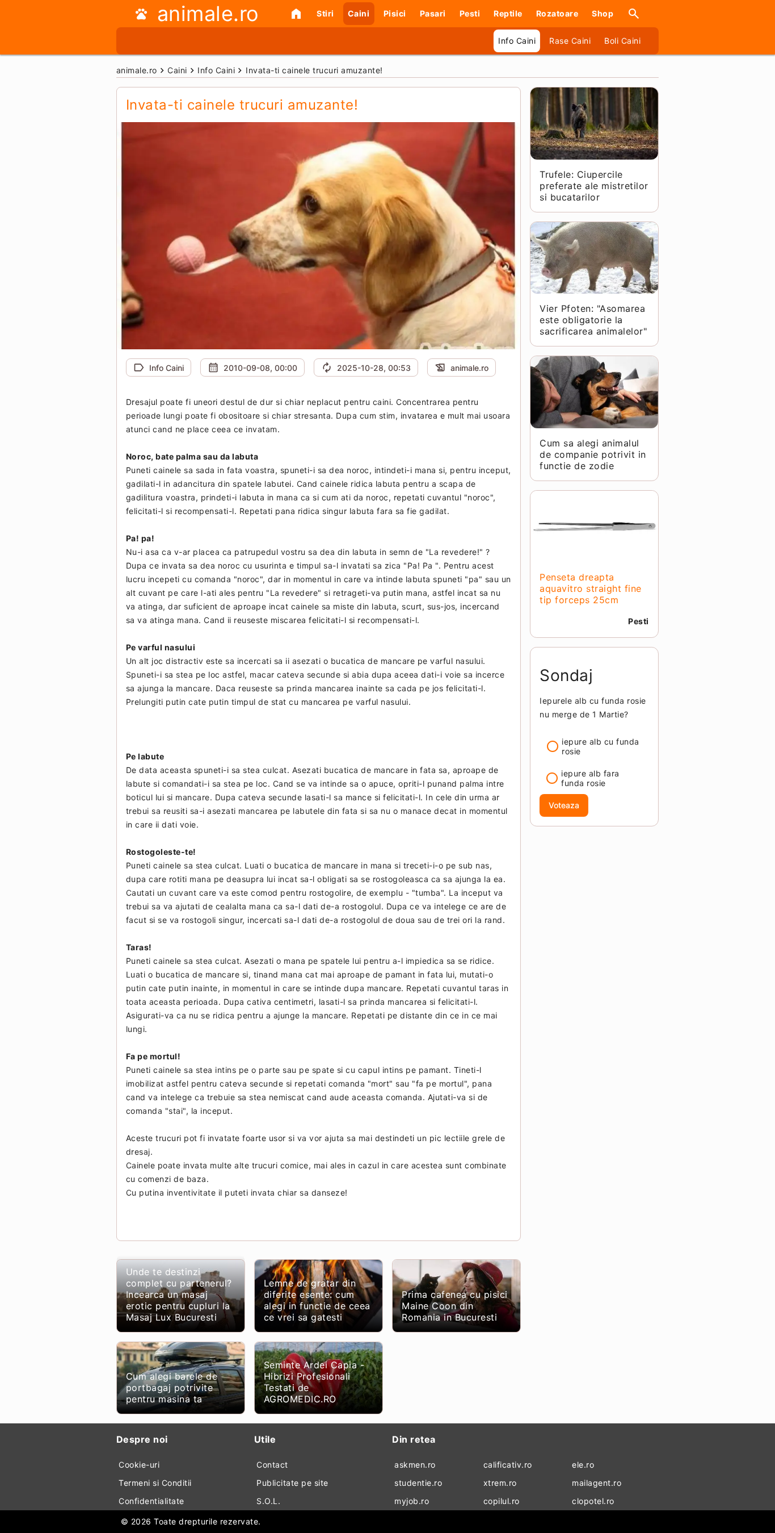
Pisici (395, 13)
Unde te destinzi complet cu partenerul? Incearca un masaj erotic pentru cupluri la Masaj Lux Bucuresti (179, 1294)
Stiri (325, 13)
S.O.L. (268, 1501)
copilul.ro (501, 1501)
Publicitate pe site (292, 1483)
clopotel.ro (593, 1501)
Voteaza (564, 805)
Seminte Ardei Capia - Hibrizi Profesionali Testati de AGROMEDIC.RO (314, 1382)
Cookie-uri (139, 1464)
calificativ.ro (507, 1464)
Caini (359, 13)
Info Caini (517, 40)
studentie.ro (418, 1483)
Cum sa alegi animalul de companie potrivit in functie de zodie (593, 454)
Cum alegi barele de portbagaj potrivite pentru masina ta (172, 1388)
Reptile (508, 13)
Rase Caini (570, 40)
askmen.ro (415, 1464)
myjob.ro (411, 1501)
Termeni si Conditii (155, 1483)
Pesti (470, 13)
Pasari (433, 13)
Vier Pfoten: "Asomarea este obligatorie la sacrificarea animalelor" (593, 320)
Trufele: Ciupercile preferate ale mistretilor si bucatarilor (594, 186)
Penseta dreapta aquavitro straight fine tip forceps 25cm (591, 588)
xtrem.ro (500, 1483)
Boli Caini (622, 40)
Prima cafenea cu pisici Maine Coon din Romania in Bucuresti (455, 1306)
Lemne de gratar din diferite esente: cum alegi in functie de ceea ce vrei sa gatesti (317, 1300)
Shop (602, 13)
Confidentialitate (151, 1501)
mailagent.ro (596, 1483)
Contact (272, 1464)
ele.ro (583, 1464)
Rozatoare (557, 13)
